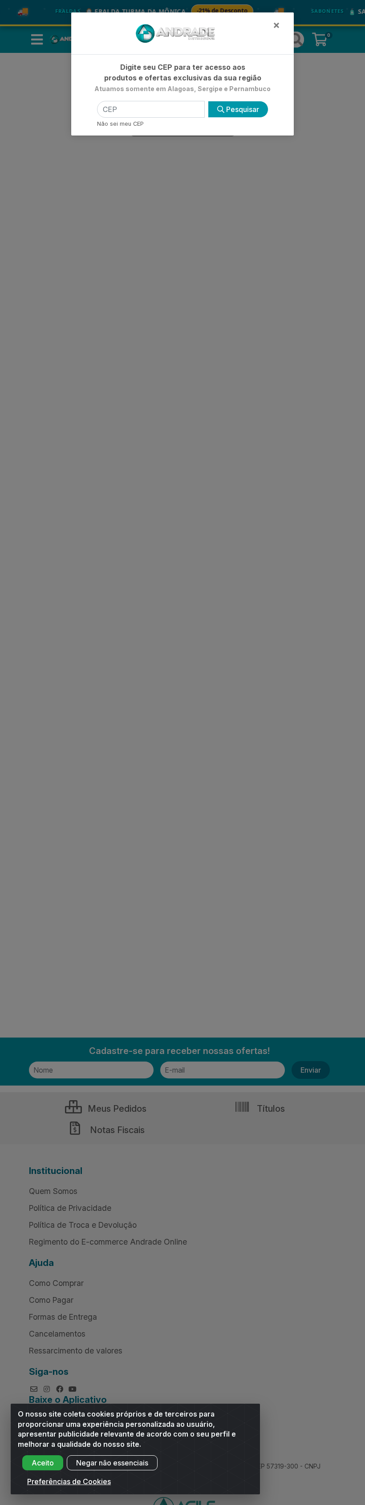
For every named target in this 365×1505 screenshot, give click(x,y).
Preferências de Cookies (69, 1481)
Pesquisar (241, 109)
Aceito (43, 1462)
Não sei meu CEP (120, 123)
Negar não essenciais (112, 1462)
